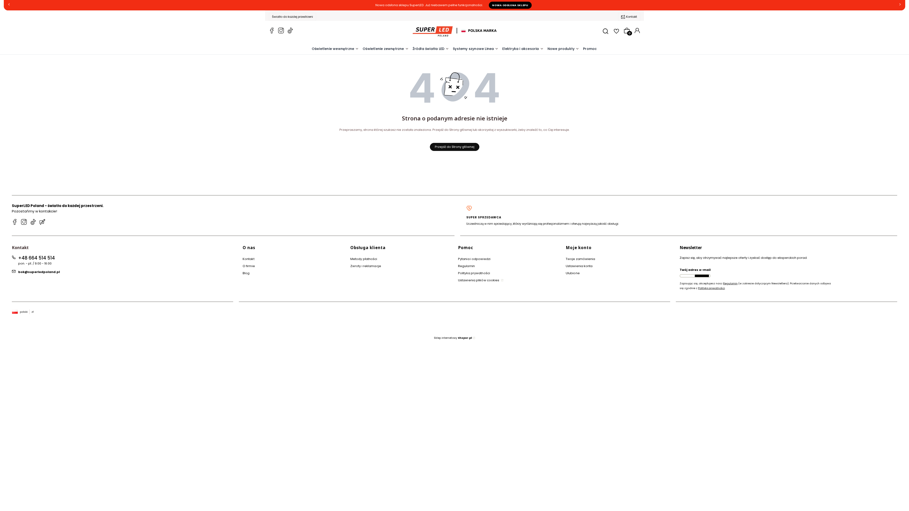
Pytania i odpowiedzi (474, 259)
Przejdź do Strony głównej (454, 147)
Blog (246, 273)
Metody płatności (363, 259)
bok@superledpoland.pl (39, 272)
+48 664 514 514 (36, 258)
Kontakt (631, 17)
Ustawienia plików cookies (479, 280)
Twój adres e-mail (695, 270)
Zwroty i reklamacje (365, 266)
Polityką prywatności (711, 288)
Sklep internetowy (453, 338)
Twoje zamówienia (580, 259)
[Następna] (900, 5)
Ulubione (573, 273)
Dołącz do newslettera (702, 275)
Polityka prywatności (474, 273)
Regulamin (466, 266)
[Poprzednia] (9, 5)
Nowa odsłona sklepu (510, 5)
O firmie (249, 266)
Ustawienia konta (579, 266)
